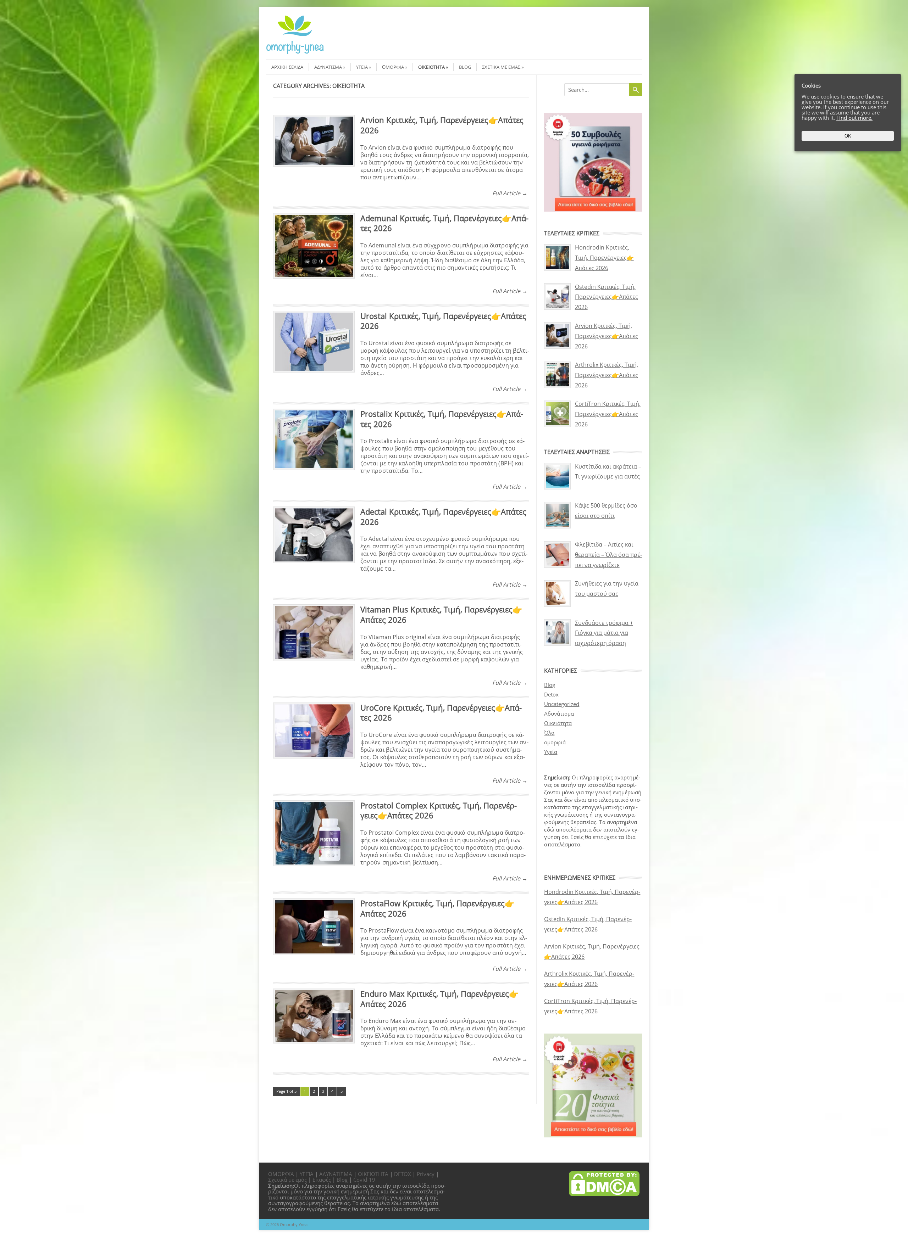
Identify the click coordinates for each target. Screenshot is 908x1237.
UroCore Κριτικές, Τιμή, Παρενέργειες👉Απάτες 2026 (441, 712)
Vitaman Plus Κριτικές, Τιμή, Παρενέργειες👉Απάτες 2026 (441, 614)
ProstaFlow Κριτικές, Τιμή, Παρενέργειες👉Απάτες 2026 (437, 908)
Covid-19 (364, 1179)
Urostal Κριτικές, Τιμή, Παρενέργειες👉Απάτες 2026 (443, 320)
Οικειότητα (431, 67)
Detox (551, 694)
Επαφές (321, 1179)
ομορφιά (555, 742)
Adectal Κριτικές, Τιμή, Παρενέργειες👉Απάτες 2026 (443, 516)
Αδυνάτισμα (328, 67)
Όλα (549, 732)
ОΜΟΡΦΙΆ (281, 1173)
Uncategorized (561, 703)
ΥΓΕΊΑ (307, 1173)
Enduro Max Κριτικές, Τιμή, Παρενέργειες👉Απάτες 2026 (439, 998)
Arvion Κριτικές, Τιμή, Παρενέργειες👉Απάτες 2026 (442, 124)
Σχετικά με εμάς (501, 67)
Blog (465, 67)
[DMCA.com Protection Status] (604, 1194)
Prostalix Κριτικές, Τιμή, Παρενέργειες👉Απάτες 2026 (441, 418)
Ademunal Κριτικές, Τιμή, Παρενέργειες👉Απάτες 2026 (444, 223)
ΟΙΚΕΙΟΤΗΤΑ (373, 1173)
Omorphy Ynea (294, 1224)
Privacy (425, 1173)
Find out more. (854, 117)
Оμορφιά (393, 67)
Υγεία (362, 67)
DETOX (402, 1173)
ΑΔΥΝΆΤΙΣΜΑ (335, 1173)
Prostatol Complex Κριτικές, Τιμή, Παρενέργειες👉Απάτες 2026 (438, 810)
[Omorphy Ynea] (295, 52)
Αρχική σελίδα (287, 67)
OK (848, 136)
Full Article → (509, 193)
